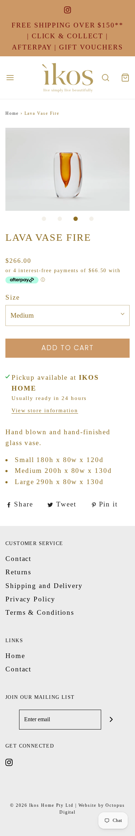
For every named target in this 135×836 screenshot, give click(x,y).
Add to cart (67, 348)
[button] (67, 169)
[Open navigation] (10, 78)
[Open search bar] (105, 78)
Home (12, 113)
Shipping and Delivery (44, 585)
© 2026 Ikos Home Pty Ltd (41, 805)
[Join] (111, 720)
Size (12, 297)
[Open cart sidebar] (125, 78)
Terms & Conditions (39, 612)
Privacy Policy (30, 599)
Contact (18, 558)
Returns (18, 572)
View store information (45, 410)
